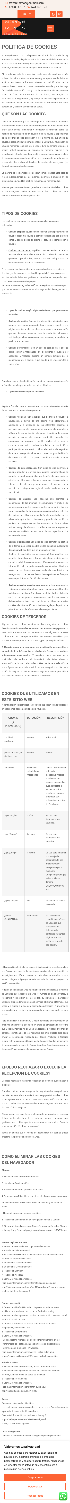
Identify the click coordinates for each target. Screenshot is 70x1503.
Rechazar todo (35, 1495)
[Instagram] (60, 14)
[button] (50, 28)
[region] (35, 1472)
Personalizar (35, 1486)
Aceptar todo (35, 1477)
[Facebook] (53, 14)
